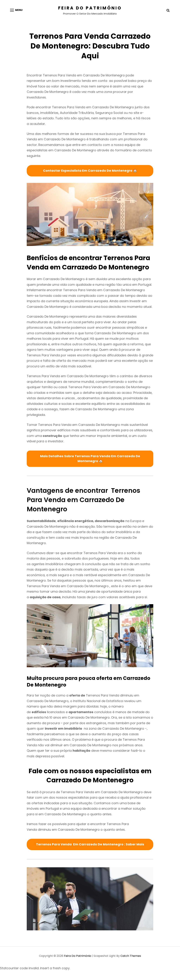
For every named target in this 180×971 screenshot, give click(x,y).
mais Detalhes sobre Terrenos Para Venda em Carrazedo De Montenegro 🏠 (90, 458)
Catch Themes (130, 956)
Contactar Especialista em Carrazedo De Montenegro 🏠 (90, 170)
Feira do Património (90, 8)
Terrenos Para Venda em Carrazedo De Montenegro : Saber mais (90, 844)
